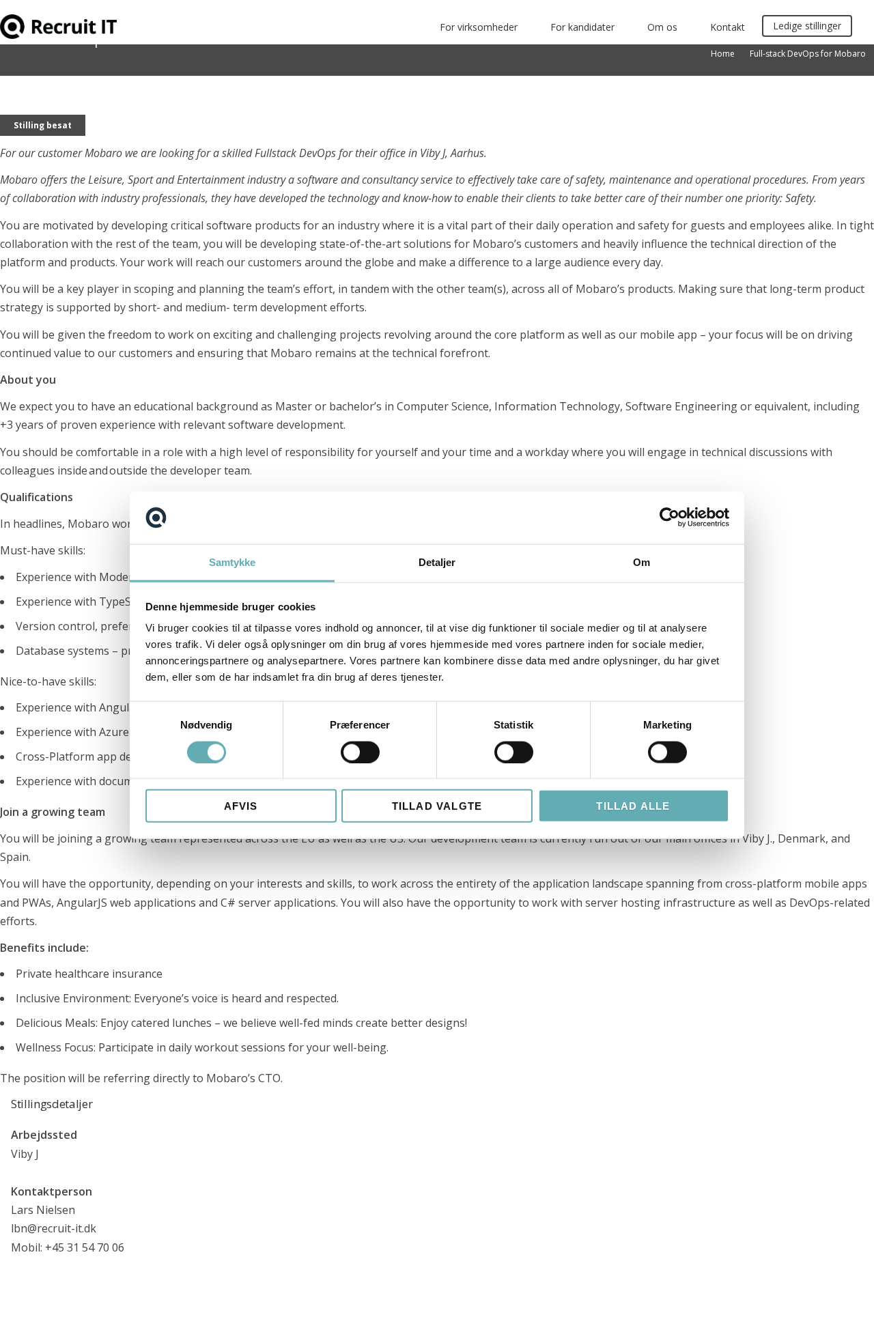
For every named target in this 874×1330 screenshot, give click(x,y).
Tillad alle (633, 806)
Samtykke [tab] (232, 562)
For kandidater (582, 26)
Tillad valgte (437, 806)
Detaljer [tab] (437, 562)
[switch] (360, 752)
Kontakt (727, 26)
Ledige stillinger (807, 25)
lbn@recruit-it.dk (53, 1228)
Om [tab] (641, 562)
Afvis (241, 806)
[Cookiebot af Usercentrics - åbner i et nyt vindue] (669, 517)
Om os (662, 26)
